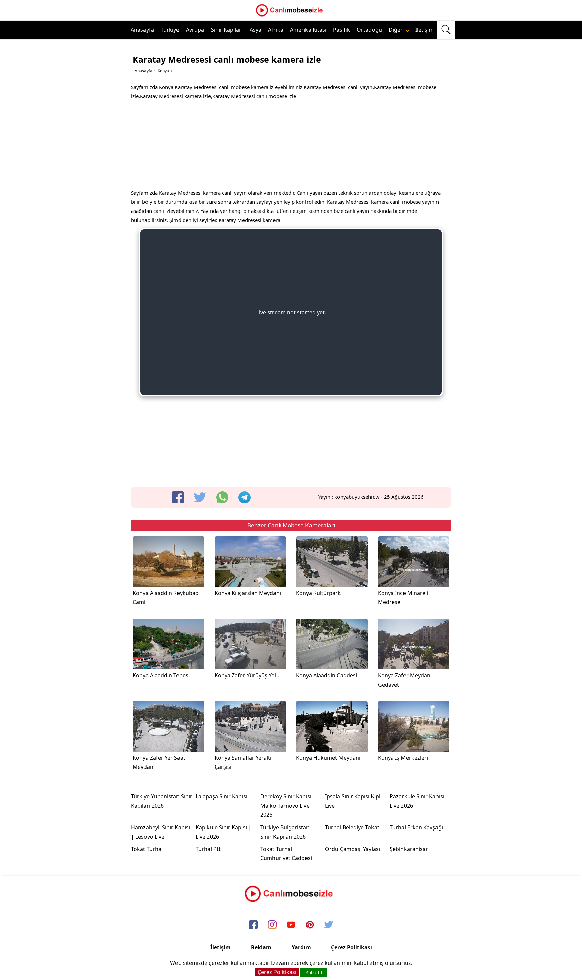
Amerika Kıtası (308, 29)
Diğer (396, 29)
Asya (255, 29)
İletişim (424, 29)
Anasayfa (142, 29)
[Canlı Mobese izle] (291, 15)
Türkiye (170, 29)
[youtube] (291, 925)
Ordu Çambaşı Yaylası (352, 849)
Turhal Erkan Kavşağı (416, 827)
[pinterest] (309, 925)
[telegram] (244, 497)
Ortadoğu (369, 29)
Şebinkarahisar (409, 849)
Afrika (275, 29)
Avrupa (195, 29)
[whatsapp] (222, 497)
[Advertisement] (291, 146)
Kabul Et (313, 972)
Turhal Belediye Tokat (352, 827)
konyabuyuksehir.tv (357, 496)
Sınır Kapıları (227, 29)
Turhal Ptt (208, 849)
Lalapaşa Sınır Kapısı (221, 796)
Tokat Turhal (147, 849)
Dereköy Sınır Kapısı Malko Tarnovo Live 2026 (285, 805)
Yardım (301, 947)
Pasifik (341, 29)
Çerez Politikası (351, 947)
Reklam (261, 947)
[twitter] (200, 497)
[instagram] (272, 925)
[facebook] (178, 497)
